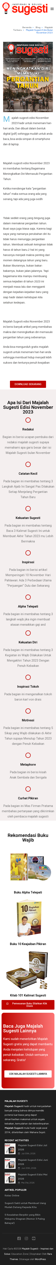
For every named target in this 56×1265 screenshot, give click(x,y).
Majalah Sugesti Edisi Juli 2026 (32, 1147)
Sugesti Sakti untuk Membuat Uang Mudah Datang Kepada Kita (25, 1205)
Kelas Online (12, 1195)
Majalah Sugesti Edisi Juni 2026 (33, 1162)
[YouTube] (33, 1239)
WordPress (40, 1259)
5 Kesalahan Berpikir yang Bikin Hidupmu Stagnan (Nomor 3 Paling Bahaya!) (25, 1218)
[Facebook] (19, 1239)
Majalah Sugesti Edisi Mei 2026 (32, 1176)
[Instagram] (26, 1239)
